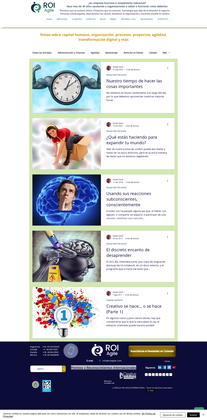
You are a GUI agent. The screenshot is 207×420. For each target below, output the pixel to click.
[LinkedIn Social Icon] (160, 367)
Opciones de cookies (173, 414)
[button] (62, 19)
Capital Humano (114, 300)
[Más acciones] (168, 68)
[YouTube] (174, 367)
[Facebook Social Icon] (164, 367)
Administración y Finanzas (71, 52)
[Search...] (64, 369)
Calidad (153, 52)
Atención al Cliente (133, 52)
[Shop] (35, 384)
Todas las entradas (42, 52)
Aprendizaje (111, 52)
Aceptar (193, 414)
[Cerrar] (203, 415)
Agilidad (95, 52)
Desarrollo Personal (116, 74)
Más (165, 52)
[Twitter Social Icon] (169, 367)
